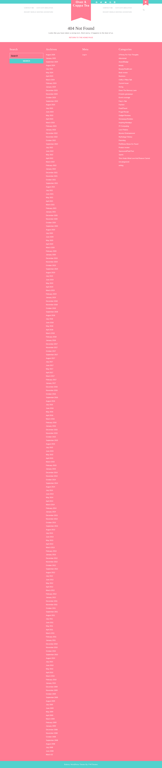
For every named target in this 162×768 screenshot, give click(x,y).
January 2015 (51, 469)
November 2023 (52, 94)
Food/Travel (123, 108)
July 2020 (49, 233)
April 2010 (49, 672)
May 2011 (49, 626)
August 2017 (50, 358)
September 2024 (52, 62)
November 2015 (52, 433)
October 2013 (51, 522)
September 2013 (52, 526)
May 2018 (49, 326)
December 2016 (52, 387)
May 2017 (49, 369)
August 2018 (50, 315)
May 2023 (49, 115)
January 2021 (51, 212)
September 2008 (52, 740)
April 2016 (49, 415)
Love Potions (123, 130)
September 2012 (52, 569)
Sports (121, 155)
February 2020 (51, 251)
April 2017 (49, 372)
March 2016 (50, 419)
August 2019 (50, 272)
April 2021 (49, 201)
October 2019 (51, 265)
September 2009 (52, 697)
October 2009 (51, 694)
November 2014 (52, 476)
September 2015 (52, 440)
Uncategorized (124, 162)
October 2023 (51, 97)
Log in (84, 55)
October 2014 (51, 480)
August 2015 (50, 444)
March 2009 (50, 719)
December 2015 (52, 430)
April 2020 (49, 244)
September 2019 (52, 269)
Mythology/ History (125, 137)
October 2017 (51, 351)
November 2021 (52, 176)
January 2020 (51, 255)
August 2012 (50, 572)
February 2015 (51, 465)
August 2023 (50, 105)
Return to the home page (81, 37)
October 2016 (51, 394)
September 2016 (52, 397)
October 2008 (51, 737)
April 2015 (49, 458)
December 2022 (52, 133)
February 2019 (51, 294)
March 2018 (50, 333)
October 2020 (51, 222)
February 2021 (51, 208)
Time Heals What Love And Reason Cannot (134, 158)
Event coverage (124, 97)
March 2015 (50, 462)
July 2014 (49, 490)
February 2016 (51, 422)
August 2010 (50, 658)
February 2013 (51, 551)
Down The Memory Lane (128, 90)
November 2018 (52, 305)
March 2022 (50, 162)
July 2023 (49, 108)
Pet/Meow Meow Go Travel (128, 144)
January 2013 (51, 555)
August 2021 (50, 187)
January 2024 (51, 87)
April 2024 (49, 76)
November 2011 (51, 605)
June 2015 (49, 451)
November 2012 (52, 562)
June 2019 (49, 280)
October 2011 (51, 608)
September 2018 (52, 312)
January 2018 (51, 340)
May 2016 (49, 412)
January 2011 (51, 640)
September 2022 (52, 144)
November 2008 (52, 733)
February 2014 (51, 508)
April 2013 (49, 544)
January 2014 (51, 512)
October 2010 (51, 651)
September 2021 (52, 183)
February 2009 (51, 722)
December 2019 (52, 258)
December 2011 (51, 601)
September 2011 (52, 612)
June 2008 (49, 751)
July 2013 (49, 533)
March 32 (49, 754)
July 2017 (49, 362)
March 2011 (50, 633)
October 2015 (51, 437)
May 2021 (49, 197)
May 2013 (49, 540)
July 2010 (49, 662)
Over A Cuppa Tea (81, 3)
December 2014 (52, 472)
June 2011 (49, 622)
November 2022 (52, 137)
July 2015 (49, 447)
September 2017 (52, 355)
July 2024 (49, 69)
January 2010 (51, 683)
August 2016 (50, 401)
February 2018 (51, 337)
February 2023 (51, 126)
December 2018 (52, 301)
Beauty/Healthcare (125, 69)
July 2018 (49, 319)
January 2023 (51, 130)
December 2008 (52, 730)
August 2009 (50, 701)
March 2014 (50, 505)
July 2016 (49, 405)
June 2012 (49, 580)
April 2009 (49, 715)
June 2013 (49, 537)
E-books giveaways (126, 94)
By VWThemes (92, 764)
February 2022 (51, 165)
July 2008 (49, 747)
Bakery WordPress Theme (74, 764)
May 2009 (49, 712)
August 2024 (50, 65)
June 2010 (49, 665)
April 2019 (49, 287)
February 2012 (51, 594)
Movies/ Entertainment (127, 133)
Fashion (121, 105)
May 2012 (49, 583)
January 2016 (51, 426)
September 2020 (52, 226)
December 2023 (52, 90)
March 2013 (50, 547)
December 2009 (52, 687)
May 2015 (49, 455)
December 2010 (52, 644)
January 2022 (51, 169)
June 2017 (49, 365)
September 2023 (52, 101)
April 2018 (49, 330)
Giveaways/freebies (126, 119)
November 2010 (52, 647)
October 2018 (51, 308)
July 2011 (49, 619)
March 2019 (50, 290)
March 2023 (50, 122)
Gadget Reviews (125, 115)
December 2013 (52, 515)
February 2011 (51, 637)
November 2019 (52, 262)
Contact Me (29, 8)
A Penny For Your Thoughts (129, 55)
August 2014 (50, 487)
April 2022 (49, 158)
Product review (124, 147)
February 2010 (51, 680)
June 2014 (49, 494)
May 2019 (49, 283)
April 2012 (49, 587)
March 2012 (50, 590)
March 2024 (50, 80)
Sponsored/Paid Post (126, 151)
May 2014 (49, 497)
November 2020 (52, 219)
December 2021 (52, 172)
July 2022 (49, 147)
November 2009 (52, 690)
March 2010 (50, 676)
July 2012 (49, 576)
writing (121, 165)
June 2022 (49, 151)
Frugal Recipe (124, 112)
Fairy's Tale (123, 101)
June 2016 (49, 408)
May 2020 (49, 240)
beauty (121, 65)
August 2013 (50, 530)
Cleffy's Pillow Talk (125, 80)
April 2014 (49, 501)
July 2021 (49, 190)
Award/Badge (123, 62)
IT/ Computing (124, 126)
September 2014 (52, 483)
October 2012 (51, 565)
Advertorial (122, 58)
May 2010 (49, 669)
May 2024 (49, 73)
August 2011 (50, 615)
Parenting (122, 140)
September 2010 (52, 654)
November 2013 (52, 519)
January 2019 (51, 297)
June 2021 (49, 194)
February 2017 (51, 380)
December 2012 (52, 558)
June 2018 (49, 322)
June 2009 (49, 708)
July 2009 (49, 704)
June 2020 (49, 237)
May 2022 (49, 155)
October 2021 (51, 180)
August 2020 (50, 230)
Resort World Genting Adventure (38, 12)
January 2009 (51, 726)
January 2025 (51, 58)
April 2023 (49, 119)
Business (122, 76)
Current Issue (123, 83)
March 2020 (50, 247)
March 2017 (50, 376)
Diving (121, 87)
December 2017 (52, 344)
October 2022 (51, 140)
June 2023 (49, 112)
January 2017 (51, 383)
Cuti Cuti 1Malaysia (45, 8)
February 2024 (51, 83)
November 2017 (52, 347)
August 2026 (50, 55)
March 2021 (50, 205)
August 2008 (50, 744)
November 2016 (52, 390)
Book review (123, 73)
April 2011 (49, 630)
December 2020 (52, 215)
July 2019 (49, 276)
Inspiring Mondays (125, 122)
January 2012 (51, 597)
